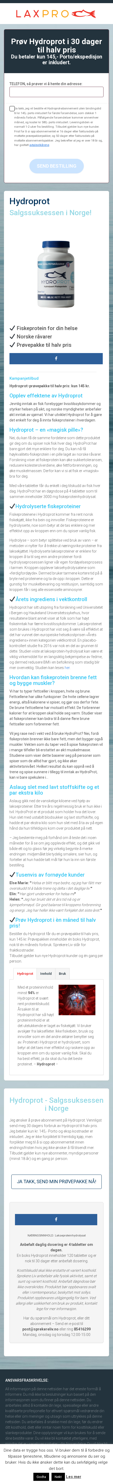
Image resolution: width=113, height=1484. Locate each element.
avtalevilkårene (39, 145)
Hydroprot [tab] (25, 974)
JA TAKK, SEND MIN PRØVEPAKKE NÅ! (56, 1181)
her (67, 668)
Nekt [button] (58, 1477)
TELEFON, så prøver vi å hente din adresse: (46, 84)
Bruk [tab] (62, 974)
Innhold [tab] (46, 974)
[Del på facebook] (56, 358)
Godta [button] (41, 1477)
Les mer (73, 1476)
